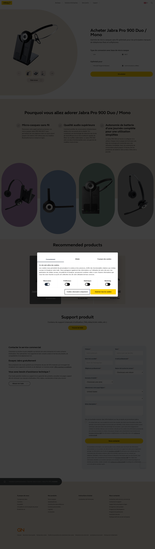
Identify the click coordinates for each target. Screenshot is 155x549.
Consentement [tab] (50, 259)
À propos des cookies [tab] (104, 259)
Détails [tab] (77, 259)
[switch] (67, 284)
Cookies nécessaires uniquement (77, 292)
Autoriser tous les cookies (103, 292)
